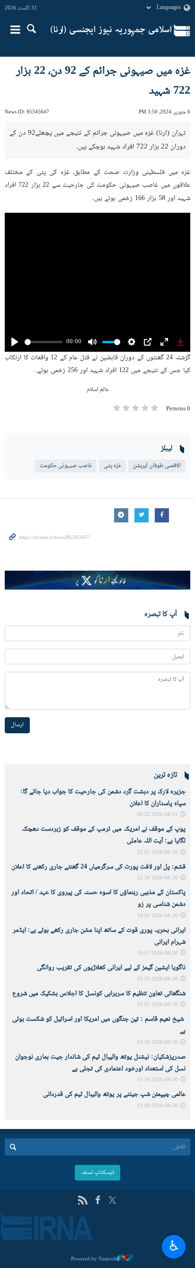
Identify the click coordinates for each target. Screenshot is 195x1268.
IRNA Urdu (111, 30)
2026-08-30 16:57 (157, 953)
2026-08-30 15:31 (157, 979)
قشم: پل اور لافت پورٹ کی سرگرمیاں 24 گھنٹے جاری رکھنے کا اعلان (98, 867)
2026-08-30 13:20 (157, 1042)
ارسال (17, 725)
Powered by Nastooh (93, 1259)
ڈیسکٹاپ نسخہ (97, 1172)
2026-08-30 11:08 (157, 1106)
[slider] (43, 342)
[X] (112, 1201)
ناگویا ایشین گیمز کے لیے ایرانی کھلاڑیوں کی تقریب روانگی (111, 967)
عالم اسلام (98, 389)
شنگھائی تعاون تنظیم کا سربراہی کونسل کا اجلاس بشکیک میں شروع (99, 993)
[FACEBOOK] (97, 1201)
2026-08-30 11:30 (157, 1080)
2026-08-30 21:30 (157, 878)
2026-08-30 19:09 (157, 916)
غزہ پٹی (112, 465)
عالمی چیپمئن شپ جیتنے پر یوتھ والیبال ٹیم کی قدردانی (114, 1094)
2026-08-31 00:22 (157, 814)
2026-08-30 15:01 (157, 1004)
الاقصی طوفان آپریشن (157, 465)
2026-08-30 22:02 (157, 852)
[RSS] (82, 1201)
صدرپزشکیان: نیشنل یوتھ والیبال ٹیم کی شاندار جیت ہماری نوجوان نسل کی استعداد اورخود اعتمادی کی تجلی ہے (100, 1063)
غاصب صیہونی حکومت (66, 465)
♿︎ (173, 1245)
